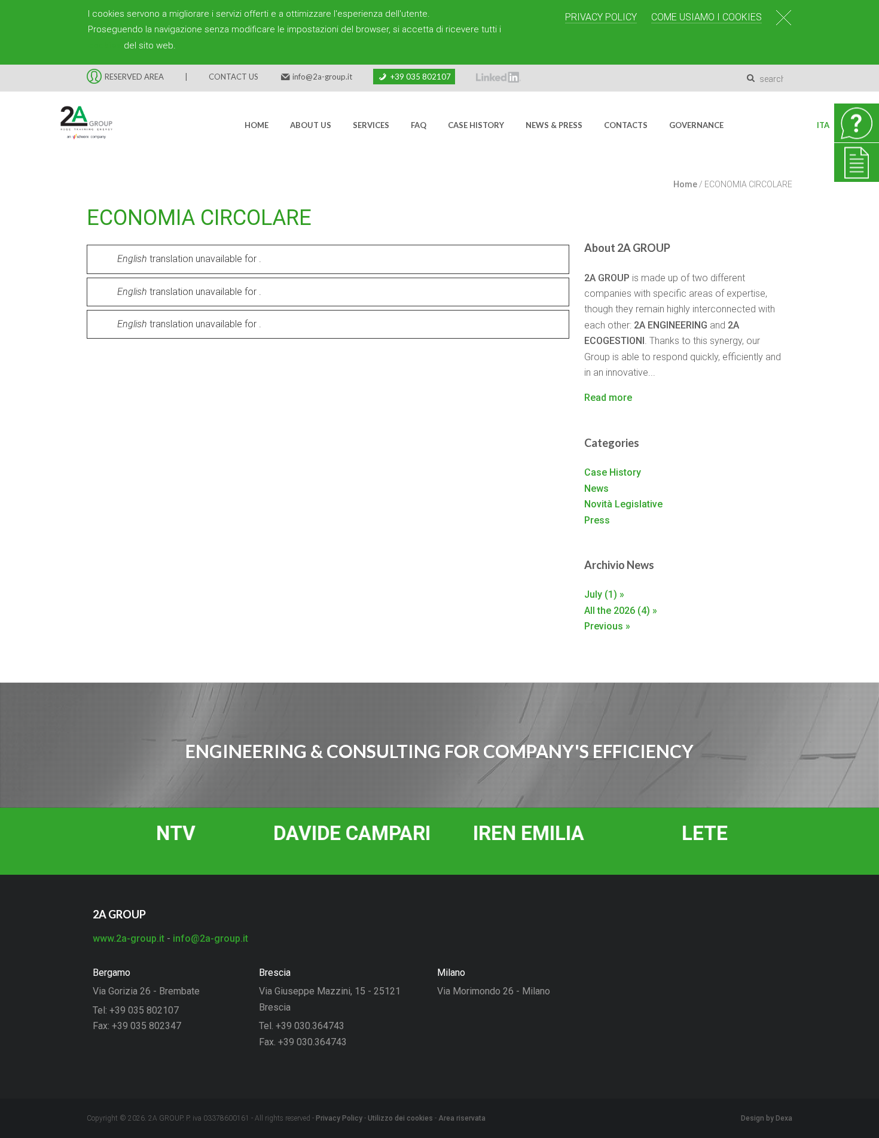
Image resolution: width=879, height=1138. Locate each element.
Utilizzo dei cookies (400, 1118)
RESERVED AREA (134, 76)
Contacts (626, 125)
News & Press (554, 125)
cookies (104, 45)
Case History (476, 125)
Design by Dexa (766, 1118)
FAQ (418, 125)
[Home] (79, 125)
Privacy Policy (601, 17)
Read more (608, 397)
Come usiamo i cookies (706, 17)
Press (597, 520)
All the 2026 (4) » (620, 610)
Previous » (607, 626)
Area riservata (462, 1118)
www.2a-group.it (128, 938)
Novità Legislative (623, 504)
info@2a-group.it (322, 76)
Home (256, 125)
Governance (696, 125)
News (596, 488)
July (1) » (604, 594)
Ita (823, 125)
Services (371, 125)
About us (310, 125)
